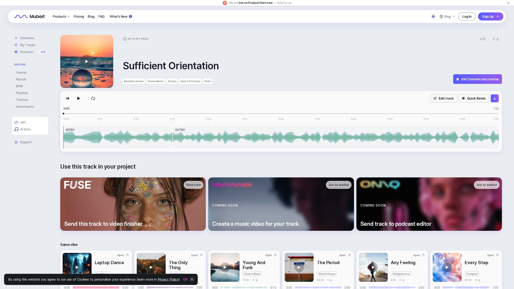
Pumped (471, 274)
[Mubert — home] (29, 16)
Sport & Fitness (190, 81)
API (22, 122)
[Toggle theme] (433, 16)
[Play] (79, 98)
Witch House (327, 274)
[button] (86, 61)
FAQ (102, 16)
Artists (25, 129)
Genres (21, 72)
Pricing (79, 16)
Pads (207, 81)
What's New (120, 16)
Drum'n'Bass (252, 274)
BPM (19, 86)
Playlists (22, 93)
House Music (156, 81)
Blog (91, 16)
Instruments (25, 107)
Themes (22, 100)
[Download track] (495, 98)
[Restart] (67, 98)
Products (59, 16)
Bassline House (134, 81)
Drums (172, 81)
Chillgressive (401, 274)
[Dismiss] (508, 3)
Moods (21, 79)
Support (26, 142)
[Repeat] (93, 98)
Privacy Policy (168, 279)
